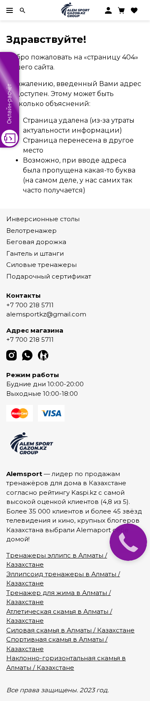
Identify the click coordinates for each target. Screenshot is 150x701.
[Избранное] (134, 10)
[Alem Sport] (75, 10)
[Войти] (108, 10)
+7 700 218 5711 (30, 305)
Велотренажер (31, 230)
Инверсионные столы (43, 219)
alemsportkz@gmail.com (46, 314)
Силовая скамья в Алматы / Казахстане (70, 630)
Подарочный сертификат (48, 276)
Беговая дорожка (36, 242)
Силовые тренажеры (41, 265)
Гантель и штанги (35, 253)
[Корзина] (121, 10)
